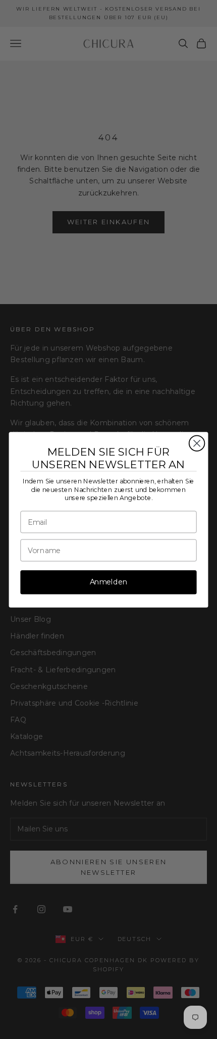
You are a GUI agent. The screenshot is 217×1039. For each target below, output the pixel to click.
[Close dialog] (197, 443)
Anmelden (109, 581)
